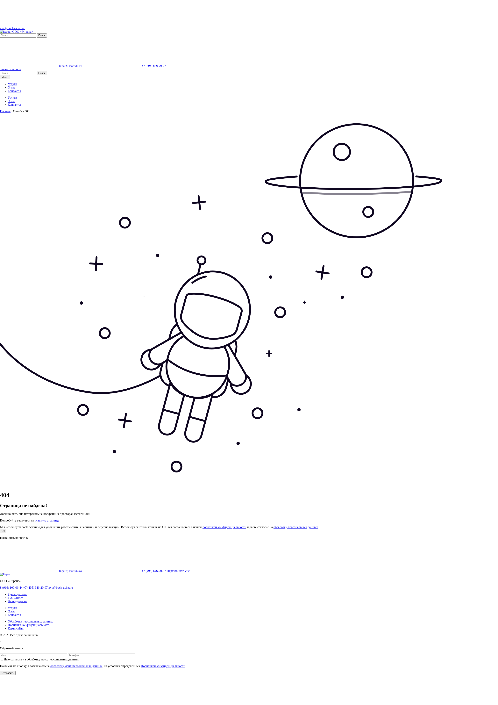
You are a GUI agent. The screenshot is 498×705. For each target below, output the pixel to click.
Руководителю (17, 594)
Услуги (12, 84)
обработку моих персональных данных (76, 666)
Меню (5, 77)
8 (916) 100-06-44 (70, 65)
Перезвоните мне (178, 570)
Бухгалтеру (15, 597)
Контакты (14, 91)
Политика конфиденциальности (29, 625)
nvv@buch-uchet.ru (12, 28)
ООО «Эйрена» (22, 31)
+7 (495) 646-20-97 (153, 65)
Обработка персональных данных (30, 621)
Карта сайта (16, 628)
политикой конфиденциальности (224, 527)
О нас (11, 87)
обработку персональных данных (296, 527)
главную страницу (47, 520)
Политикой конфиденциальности (163, 666)
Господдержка (17, 601)
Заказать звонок (10, 69)
